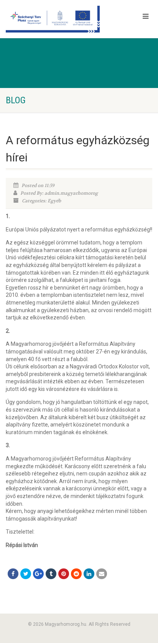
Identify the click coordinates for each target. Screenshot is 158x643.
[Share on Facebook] (13, 573)
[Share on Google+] (38, 573)
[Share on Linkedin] (89, 573)
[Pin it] (63, 573)
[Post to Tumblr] (51, 573)
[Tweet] (25, 573)
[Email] (101, 573)
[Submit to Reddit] (76, 573)
